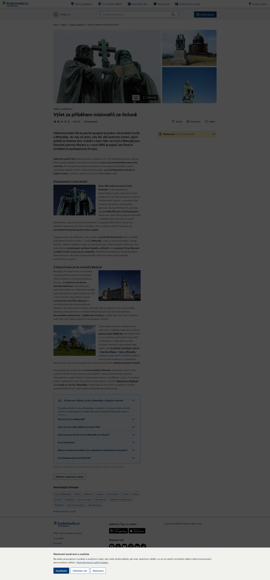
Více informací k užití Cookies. (92, 562)
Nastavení (98, 570)
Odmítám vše (80, 570)
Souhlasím (61, 570)
